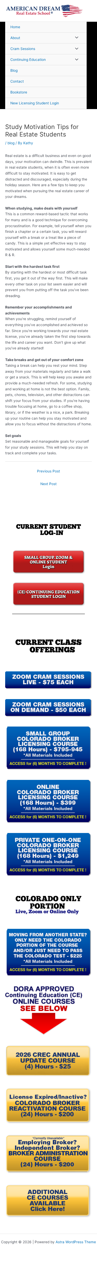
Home (15, 27)
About (15, 38)
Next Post (48, 484)
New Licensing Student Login (34, 103)
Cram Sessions (22, 49)
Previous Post (48, 471)
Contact (17, 81)
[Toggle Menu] (75, 38)
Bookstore (18, 92)
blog (11, 143)
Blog (14, 70)
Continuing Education (28, 60)
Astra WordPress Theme (76, 1242)
